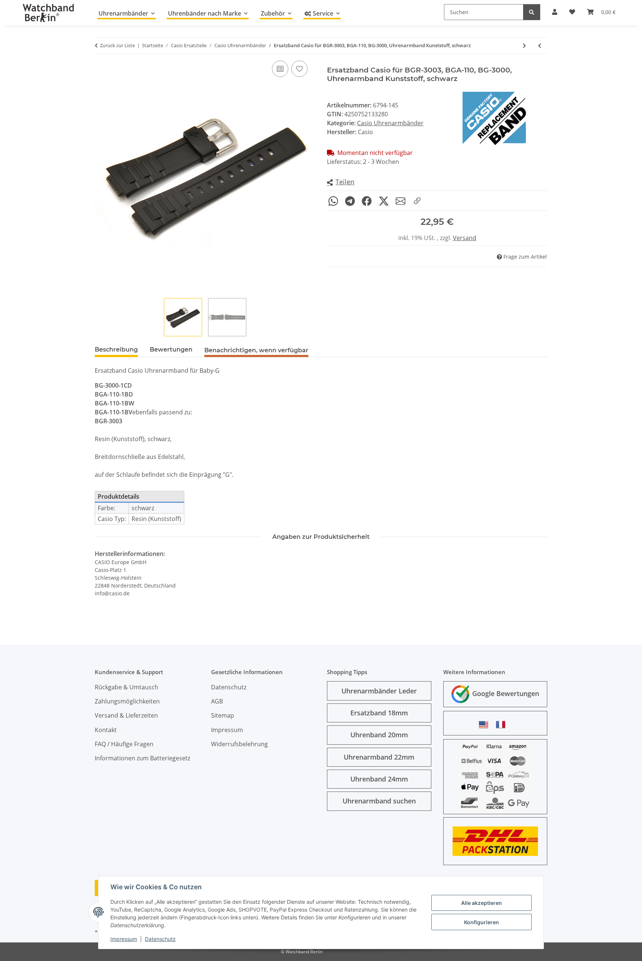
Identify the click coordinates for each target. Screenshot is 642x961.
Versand (464, 238)
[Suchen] (531, 12)
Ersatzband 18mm (379, 712)
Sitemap (222, 715)
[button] (340, 182)
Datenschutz (160, 939)
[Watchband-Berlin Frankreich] (502, 724)
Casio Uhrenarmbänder (390, 123)
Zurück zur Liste (117, 45)
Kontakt (106, 730)
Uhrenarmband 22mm (379, 757)
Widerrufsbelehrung (239, 744)
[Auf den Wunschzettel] (299, 69)
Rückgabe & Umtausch (126, 687)
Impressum (123, 939)
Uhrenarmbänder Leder (379, 690)
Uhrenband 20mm (379, 734)
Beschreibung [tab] (116, 349)
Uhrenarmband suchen (379, 800)
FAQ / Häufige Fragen (124, 744)
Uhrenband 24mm (379, 778)
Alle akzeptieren (481, 903)
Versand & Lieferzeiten (126, 715)
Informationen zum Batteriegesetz (142, 758)
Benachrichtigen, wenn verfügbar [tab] (256, 350)
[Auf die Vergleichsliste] (280, 69)
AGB (217, 701)
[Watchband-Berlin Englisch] (485, 724)
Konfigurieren (481, 922)
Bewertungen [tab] (171, 349)
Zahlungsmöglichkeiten (127, 701)
